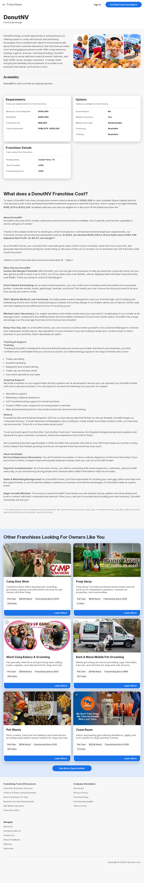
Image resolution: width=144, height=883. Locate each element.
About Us (8, 826)
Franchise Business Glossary (18, 788)
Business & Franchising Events (19, 801)
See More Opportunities (72, 768)
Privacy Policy (80, 792)
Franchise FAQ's (12, 810)
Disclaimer (78, 788)
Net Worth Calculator (14, 806)
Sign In (97, 4)
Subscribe (9, 848)
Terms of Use (80, 806)
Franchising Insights (83, 801)
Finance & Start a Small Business (20, 792)
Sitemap (8, 844)
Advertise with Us (12, 831)
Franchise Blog (80, 797)
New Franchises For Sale (16, 797)
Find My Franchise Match (123, 4)
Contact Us (9, 835)
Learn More (60, 612)
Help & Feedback (12, 839)
